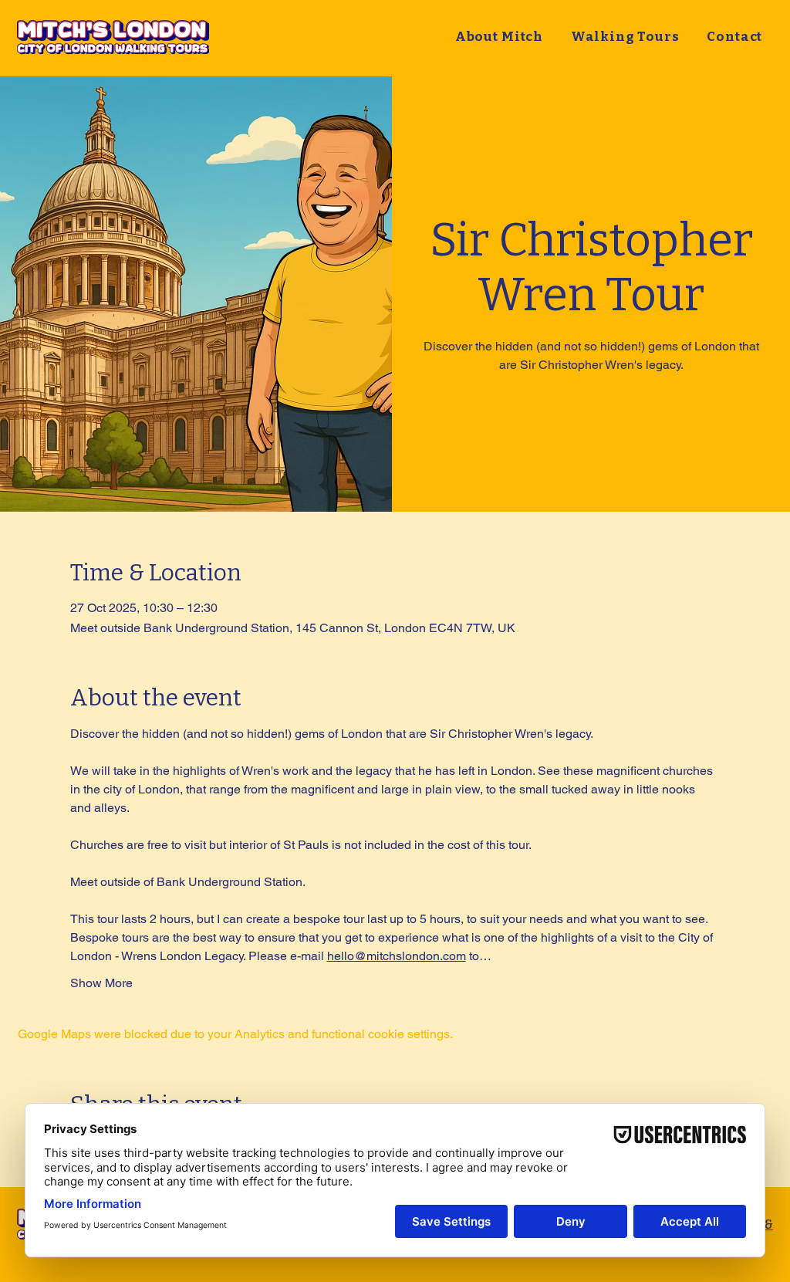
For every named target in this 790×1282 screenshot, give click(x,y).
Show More (101, 983)
